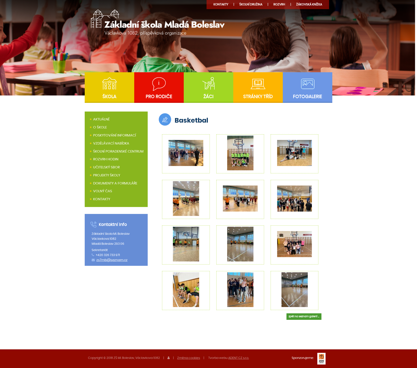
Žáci (208, 96)
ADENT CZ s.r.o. (238, 358)
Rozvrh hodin (105, 159)
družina (250, 4)
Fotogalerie (307, 96)
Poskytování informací (114, 135)
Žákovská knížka (309, 4)
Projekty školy (106, 175)
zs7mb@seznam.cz (111, 260)
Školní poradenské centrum (118, 151)
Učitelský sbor (106, 167)
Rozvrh (279, 4)
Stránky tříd (258, 96)
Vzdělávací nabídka (111, 143)
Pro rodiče (159, 96)
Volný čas (102, 191)
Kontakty (220, 4)
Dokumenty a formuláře (115, 183)
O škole (100, 127)
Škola (109, 96)
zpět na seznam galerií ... (304, 316)
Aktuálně (101, 119)
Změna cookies (188, 358)
